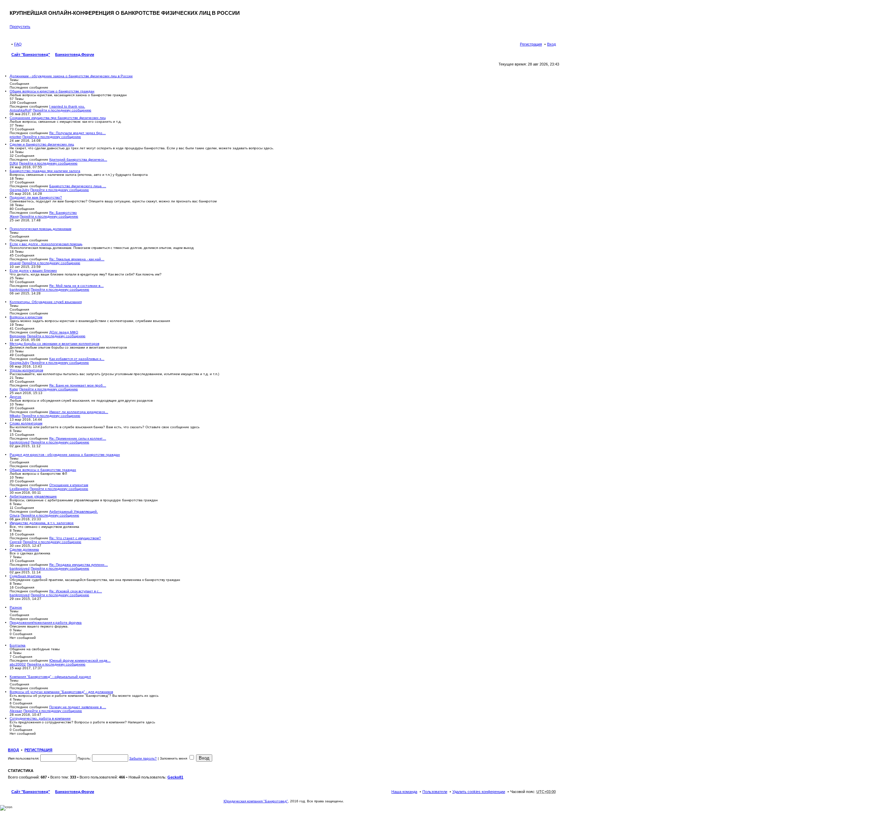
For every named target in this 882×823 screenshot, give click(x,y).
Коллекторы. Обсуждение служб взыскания (46, 302)
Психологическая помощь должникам (40, 229)
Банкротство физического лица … (77, 186)
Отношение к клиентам (68, 485)
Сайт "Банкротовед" (30, 792)
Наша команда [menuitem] (404, 792)
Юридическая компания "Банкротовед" (256, 801)
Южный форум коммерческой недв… (80, 660)
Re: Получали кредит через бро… (77, 133)
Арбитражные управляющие (33, 496)
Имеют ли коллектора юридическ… (78, 412)
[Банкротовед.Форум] (14, 8)
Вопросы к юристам (26, 317)
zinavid (15, 263)
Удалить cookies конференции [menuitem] (478, 792)
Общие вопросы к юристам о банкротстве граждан (52, 91)
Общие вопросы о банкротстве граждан (43, 470)
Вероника (18, 336)
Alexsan (16, 711)
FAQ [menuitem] (18, 44)
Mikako (15, 416)
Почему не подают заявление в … (77, 707)
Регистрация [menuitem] (531, 44)
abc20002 (18, 664)
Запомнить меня (174, 758)
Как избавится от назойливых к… (76, 359)
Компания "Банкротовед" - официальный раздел (50, 677)
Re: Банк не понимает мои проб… (77, 385)
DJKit (14, 163)
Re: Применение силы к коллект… (77, 438)
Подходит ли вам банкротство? (36, 197)
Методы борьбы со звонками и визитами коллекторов (54, 343)
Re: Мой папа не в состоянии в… (76, 286)
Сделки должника (24, 549)
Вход (13, 750)
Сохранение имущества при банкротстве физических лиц (58, 118)
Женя (14, 216)
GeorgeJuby (19, 190)
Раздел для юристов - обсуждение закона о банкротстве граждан (65, 454)
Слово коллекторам (26, 423)
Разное (16, 607)
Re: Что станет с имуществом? (75, 538)
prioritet (15, 137)
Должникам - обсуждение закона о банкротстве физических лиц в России (71, 76)
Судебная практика (25, 576)
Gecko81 (175, 777)
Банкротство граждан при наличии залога (45, 171)
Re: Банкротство (63, 212)
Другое (15, 397)
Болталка (17, 645)
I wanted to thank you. (67, 106)
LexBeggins (19, 489)
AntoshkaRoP (21, 110)
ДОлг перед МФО (63, 332)
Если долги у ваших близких (33, 270)
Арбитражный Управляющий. (73, 511)
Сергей (16, 542)
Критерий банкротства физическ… (78, 159)
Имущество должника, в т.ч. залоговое (42, 523)
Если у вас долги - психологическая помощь (46, 244)
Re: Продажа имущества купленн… (78, 564)
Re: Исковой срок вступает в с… (75, 591)
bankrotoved (20, 289)
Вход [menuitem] (551, 44)
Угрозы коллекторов (26, 370)
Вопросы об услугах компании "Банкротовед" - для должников (61, 692)
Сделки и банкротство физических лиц (42, 144)
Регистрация (38, 750)
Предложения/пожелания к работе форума (46, 622)
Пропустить (20, 26)
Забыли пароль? (143, 758)
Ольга (15, 515)
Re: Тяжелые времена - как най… (76, 259)
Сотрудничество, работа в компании (40, 718)
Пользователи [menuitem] (434, 792)
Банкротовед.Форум (74, 792)
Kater (14, 389)
